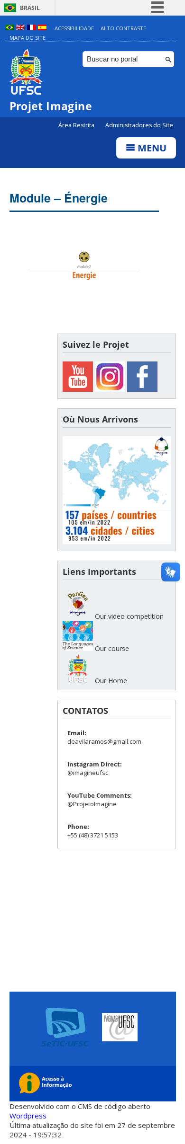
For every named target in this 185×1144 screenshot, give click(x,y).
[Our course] (78, 648)
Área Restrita (77, 125)
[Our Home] (78, 680)
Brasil (30, 8)
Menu (150, 147)
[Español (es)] (42, 28)
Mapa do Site (27, 37)
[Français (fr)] (31, 28)
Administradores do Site (139, 125)
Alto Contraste (123, 28)
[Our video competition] (78, 616)
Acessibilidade (74, 28)
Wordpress (27, 1115)
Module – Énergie (58, 197)
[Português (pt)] (9, 28)
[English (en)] (20, 28)
